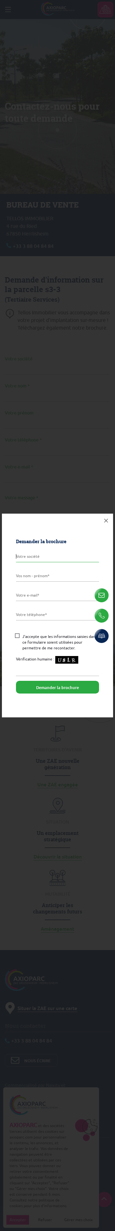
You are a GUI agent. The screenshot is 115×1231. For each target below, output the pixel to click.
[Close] (106, 521)
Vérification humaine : (35, 659)
